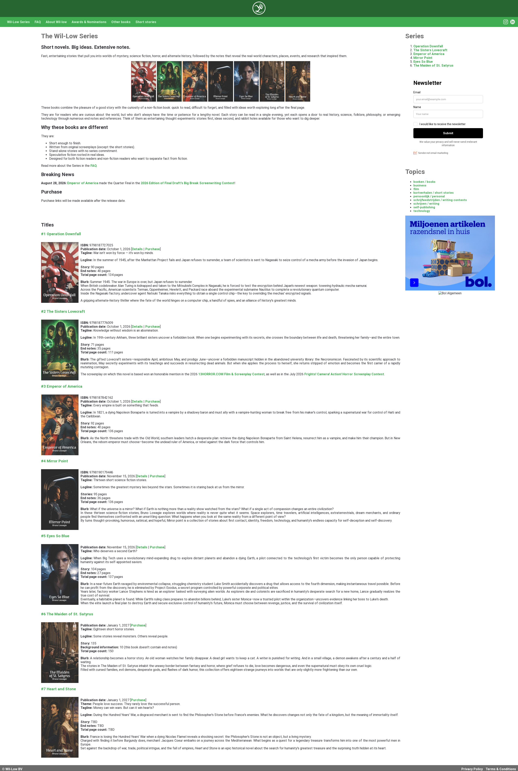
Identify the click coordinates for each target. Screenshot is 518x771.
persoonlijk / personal (429, 196)
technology (421, 211)
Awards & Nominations (89, 22)
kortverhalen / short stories (433, 193)
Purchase (152, 249)
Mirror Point (422, 58)
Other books (121, 22)
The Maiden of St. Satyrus (433, 65)
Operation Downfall (428, 46)
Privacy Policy (472, 769)
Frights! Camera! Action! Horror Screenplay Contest (344, 374)
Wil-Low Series (18, 22)
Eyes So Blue (423, 62)
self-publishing (424, 207)
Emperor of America (82, 183)
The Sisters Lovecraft (430, 50)
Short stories (145, 22)
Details (137, 249)
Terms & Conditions (501, 769)
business (419, 185)
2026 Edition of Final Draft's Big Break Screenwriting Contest (187, 183)
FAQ (38, 22)
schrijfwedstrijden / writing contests (440, 200)
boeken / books (424, 182)
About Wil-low (56, 22)
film (416, 189)
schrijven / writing (426, 203)
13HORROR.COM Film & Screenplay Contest (231, 374)
